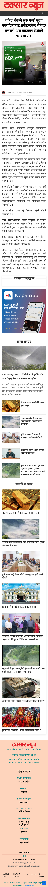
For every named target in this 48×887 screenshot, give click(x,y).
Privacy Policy (16, 875)
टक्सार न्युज (11, 92)
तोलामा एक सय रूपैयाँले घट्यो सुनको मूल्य (32, 404)
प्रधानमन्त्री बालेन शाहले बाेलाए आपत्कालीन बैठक (32, 451)
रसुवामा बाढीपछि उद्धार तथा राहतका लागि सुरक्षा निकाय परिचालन (31, 421)
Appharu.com (30, 885)
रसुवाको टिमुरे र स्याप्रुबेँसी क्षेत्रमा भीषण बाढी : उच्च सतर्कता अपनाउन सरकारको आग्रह (23, 670)
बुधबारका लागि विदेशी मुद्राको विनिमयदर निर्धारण (23, 701)
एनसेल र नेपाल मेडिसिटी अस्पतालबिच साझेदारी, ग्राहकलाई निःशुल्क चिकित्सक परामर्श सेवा (23, 637)
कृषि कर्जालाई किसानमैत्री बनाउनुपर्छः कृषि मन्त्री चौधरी (31, 436)
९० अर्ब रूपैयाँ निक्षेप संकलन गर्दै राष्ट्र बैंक (19, 607)
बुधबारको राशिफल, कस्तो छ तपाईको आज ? (21, 730)
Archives (31, 874)
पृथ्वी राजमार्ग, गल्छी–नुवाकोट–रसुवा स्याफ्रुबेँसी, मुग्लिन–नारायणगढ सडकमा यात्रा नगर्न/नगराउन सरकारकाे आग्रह (33, 470)
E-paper (41, 875)
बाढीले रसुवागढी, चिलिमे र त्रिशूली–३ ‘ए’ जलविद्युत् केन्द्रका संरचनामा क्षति (23, 376)
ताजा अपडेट (24, 341)
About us (6, 875)
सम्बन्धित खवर (24, 484)
